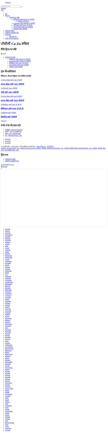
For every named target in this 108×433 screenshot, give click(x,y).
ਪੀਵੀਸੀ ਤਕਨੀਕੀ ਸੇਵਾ (12, 33)
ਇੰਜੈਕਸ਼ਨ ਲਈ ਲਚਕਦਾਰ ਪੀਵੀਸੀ (24, 19)
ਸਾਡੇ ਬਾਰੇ (8, 35)
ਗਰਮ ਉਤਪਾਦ (41, 146)
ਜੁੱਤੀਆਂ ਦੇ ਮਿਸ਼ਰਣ (23, 21)
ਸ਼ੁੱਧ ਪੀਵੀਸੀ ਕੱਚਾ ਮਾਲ (12, 150)
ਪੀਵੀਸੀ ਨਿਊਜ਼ (9, 31)
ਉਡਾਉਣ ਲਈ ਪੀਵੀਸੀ (20, 29)
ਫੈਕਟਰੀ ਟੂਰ (13, 37)
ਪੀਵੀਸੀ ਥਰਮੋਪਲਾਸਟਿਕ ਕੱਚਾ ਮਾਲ (52, 148)
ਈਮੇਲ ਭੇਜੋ (4, 167)
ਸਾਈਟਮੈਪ (50, 146)
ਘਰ (6, 14)
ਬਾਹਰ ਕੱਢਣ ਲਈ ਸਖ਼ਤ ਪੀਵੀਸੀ (23, 27)
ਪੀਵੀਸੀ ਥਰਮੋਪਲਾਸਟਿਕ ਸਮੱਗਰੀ (30, 148)
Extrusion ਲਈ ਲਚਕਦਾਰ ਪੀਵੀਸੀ (24, 23)
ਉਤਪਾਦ (7, 16)
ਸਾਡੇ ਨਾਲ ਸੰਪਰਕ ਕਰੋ (11, 38)
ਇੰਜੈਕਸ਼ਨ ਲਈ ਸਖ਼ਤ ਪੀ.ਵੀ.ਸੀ (23, 25)
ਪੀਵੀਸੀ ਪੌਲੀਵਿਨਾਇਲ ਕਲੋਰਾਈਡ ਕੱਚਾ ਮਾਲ (78, 148)
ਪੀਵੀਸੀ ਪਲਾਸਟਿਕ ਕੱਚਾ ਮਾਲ (10, 148)
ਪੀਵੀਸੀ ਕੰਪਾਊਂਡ (14, 18)
